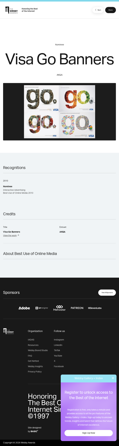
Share (110, 10)
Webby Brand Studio (38, 350)
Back (99, 10)
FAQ (30, 356)
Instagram (59, 340)
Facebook (59, 366)
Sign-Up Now (88, 433)
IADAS (31, 340)
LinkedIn (58, 345)
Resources (33, 345)
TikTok (57, 350)
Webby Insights (35, 366)
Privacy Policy (35, 372)
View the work (10, 236)
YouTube (58, 356)
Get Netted (33, 361)
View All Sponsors (107, 292)
